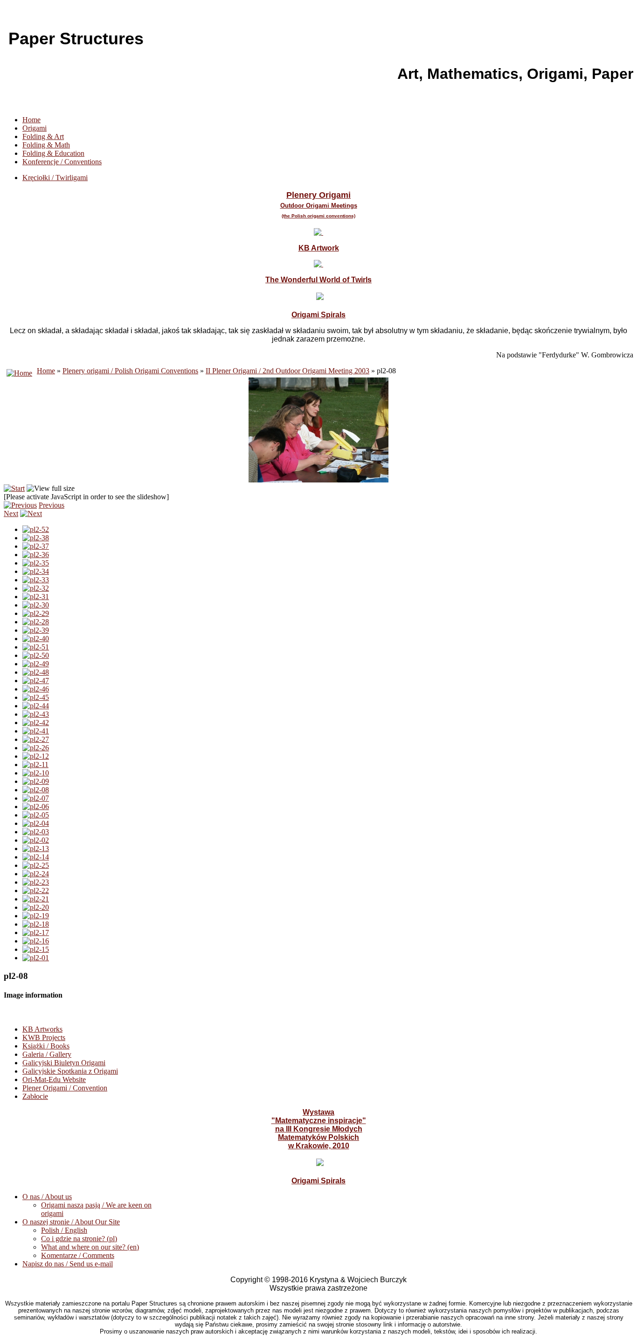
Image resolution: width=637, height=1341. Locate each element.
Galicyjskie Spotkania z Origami (70, 1071)
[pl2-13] (35, 848)
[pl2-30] (35, 605)
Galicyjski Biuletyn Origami (63, 1063)
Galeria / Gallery (46, 1054)
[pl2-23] (35, 882)
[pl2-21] (35, 899)
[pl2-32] (35, 588)
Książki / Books (45, 1046)
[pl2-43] (35, 714)
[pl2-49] (35, 664)
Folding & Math (46, 145)
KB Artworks (42, 1029)
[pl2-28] (35, 622)
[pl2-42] (35, 722)
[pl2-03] (35, 832)
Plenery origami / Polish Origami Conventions (130, 371)
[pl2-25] (35, 865)
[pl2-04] (35, 823)
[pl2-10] (35, 773)
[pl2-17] (35, 932)
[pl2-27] (35, 739)
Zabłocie (35, 1096)
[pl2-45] (35, 697)
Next (11, 513)
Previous (51, 505)
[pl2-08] (35, 790)
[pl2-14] (35, 857)
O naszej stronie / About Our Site (71, 1222)
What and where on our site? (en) (90, 1247)
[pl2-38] (35, 538)
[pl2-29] (35, 613)
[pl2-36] (35, 555)
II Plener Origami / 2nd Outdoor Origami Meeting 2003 (287, 371)
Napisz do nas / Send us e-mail (67, 1264)
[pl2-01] (35, 958)
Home (31, 120)
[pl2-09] (35, 781)
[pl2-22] (35, 890)
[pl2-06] (35, 806)
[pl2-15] (35, 949)
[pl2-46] (35, 689)
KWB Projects (43, 1037)
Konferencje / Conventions (62, 162)
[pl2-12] (35, 756)
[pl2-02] (35, 840)
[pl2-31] (35, 597)
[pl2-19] (35, 916)
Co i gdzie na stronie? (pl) (79, 1239)
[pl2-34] (35, 571)
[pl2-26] (35, 748)
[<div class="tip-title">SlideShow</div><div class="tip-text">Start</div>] (14, 488)
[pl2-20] (35, 907)
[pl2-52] (35, 529)
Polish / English (64, 1230)
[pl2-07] (35, 798)
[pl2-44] (35, 706)
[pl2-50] (35, 655)
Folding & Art (43, 136)
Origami (34, 128)
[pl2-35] (35, 563)
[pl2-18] (35, 924)
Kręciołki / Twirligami (55, 178)
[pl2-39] (35, 630)
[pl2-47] (35, 680)
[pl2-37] (35, 546)
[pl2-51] (35, 647)
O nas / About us (47, 1197)
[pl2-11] (35, 764)
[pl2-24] (35, 874)
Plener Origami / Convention (64, 1088)
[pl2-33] (35, 580)
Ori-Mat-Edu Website (54, 1079)
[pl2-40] (35, 639)
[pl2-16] (35, 941)
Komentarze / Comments (77, 1255)
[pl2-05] (35, 815)
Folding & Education (53, 153)
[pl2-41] (35, 731)
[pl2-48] (35, 672)
